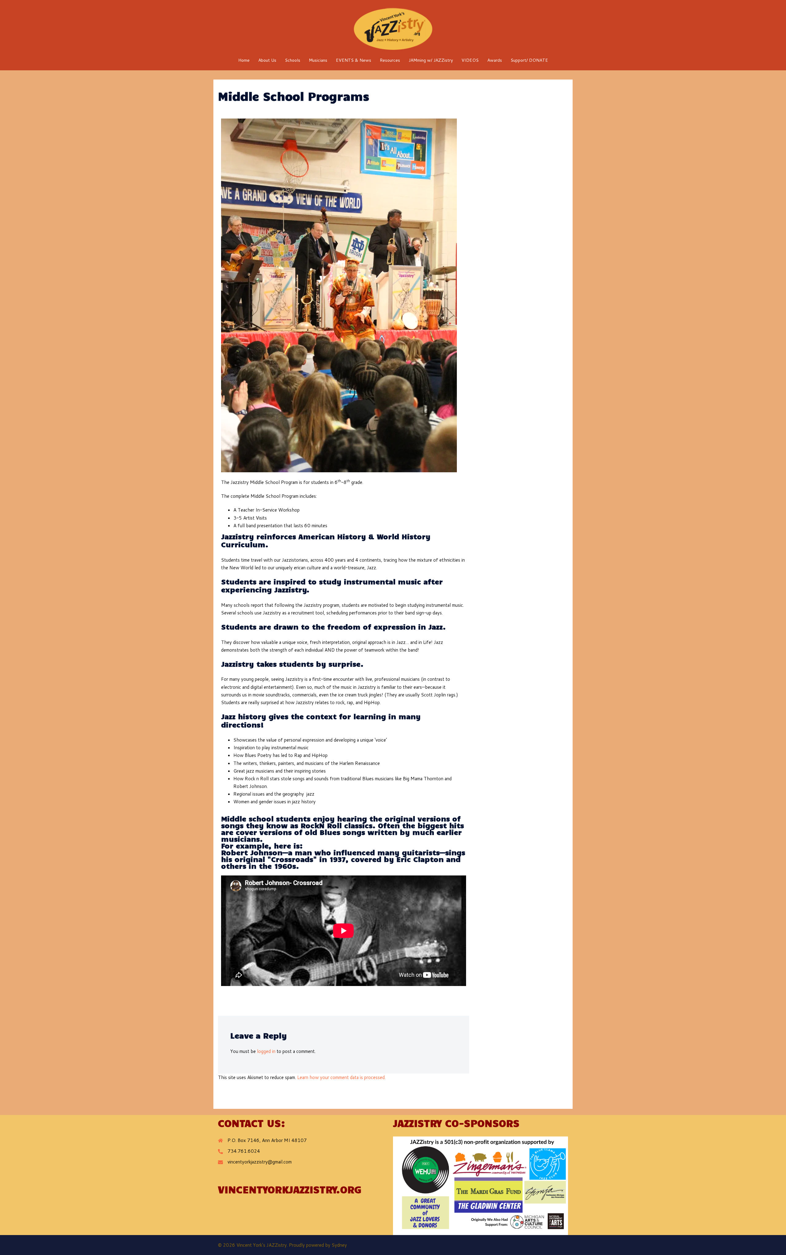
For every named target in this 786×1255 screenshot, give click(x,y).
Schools (292, 60)
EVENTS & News (353, 60)
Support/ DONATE (529, 60)
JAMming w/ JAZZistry (431, 60)
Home (244, 60)
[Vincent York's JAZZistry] (393, 28)
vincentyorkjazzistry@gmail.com (260, 1162)
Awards (494, 60)
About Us (267, 60)
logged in (266, 1051)
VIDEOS (470, 60)
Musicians (318, 60)
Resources (390, 60)
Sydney (339, 1245)
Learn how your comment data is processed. (341, 1077)
